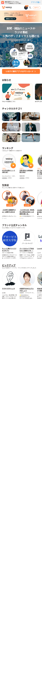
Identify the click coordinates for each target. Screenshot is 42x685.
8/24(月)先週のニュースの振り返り (8, 171)
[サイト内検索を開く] (30, 7)
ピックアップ (8, 265)
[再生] (13, 165)
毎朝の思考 (22, 176)
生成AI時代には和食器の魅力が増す (26, 171)
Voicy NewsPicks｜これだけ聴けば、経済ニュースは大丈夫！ (9, 176)
